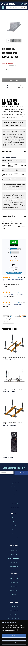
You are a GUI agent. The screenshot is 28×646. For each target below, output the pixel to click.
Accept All (14, 635)
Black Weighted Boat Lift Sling (10, 456)
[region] (14, 633)
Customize (14, 639)
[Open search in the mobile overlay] (16, 7)
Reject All (14, 642)
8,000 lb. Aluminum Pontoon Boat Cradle (13, 389)
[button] (24, 4)
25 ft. (10, 69)
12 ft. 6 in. (5, 69)
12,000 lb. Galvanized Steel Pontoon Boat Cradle (13, 423)
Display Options (10, 319)
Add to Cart (14, 80)
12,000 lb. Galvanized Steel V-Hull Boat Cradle (14, 357)
